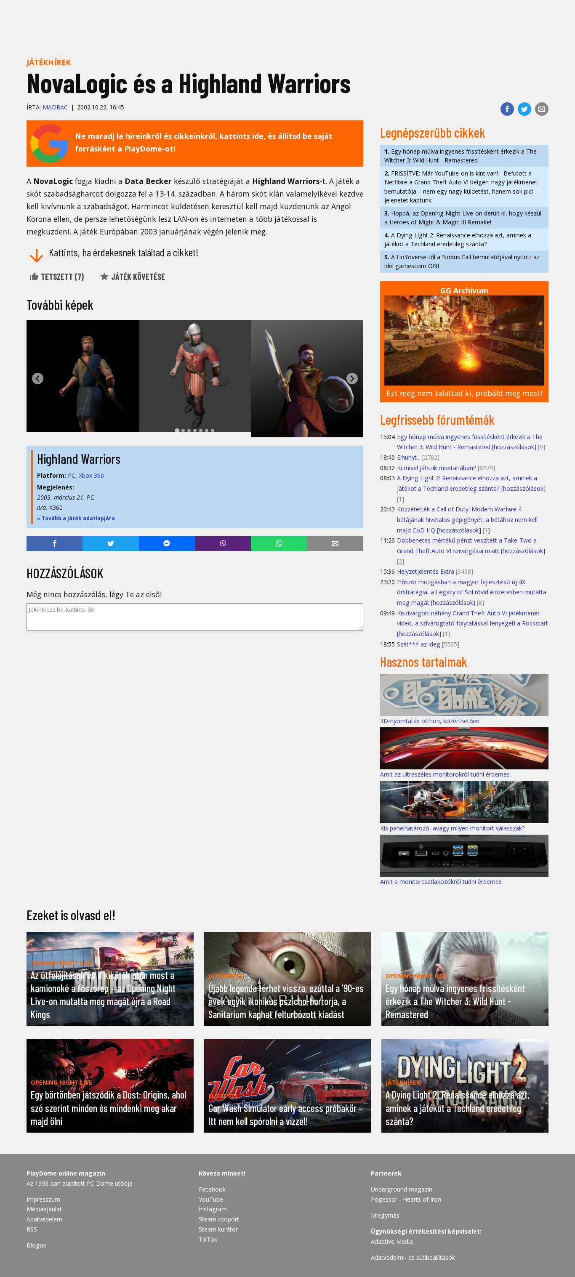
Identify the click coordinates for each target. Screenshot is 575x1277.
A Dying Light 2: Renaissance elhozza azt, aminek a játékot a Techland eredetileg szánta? (457, 239)
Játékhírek (49, 62)
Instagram (213, 1209)
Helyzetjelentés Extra (425, 571)
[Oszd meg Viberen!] (223, 543)
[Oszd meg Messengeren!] (167, 543)
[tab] (177, 430)
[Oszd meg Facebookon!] (507, 109)
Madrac (55, 107)
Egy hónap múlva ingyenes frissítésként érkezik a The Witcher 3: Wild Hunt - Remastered (460, 155)
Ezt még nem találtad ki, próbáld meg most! (464, 393)
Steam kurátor (218, 1229)
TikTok (208, 1239)
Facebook (212, 1189)
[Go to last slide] (37, 378)
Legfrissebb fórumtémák (437, 419)
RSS (32, 1229)
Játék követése (137, 276)
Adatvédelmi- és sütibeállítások (413, 1257)
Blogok (36, 1245)
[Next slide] (352, 378)
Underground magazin (401, 1189)
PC (71, 475)
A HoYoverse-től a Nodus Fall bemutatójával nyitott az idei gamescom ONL (462, 261)
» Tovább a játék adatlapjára (76, 518)
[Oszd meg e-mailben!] (541, 109)
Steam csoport (219, 1219)
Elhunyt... (409, 457)
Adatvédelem (44, 1219)
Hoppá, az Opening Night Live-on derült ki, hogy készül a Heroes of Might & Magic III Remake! (462, 217)
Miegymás (385, 1215)
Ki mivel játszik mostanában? (436, 468)
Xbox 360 (91, 475)
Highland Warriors (78, 458)
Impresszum (43, 1199)
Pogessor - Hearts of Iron (406, 1199)
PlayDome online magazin (66, 1173)
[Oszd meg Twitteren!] (524, 109)
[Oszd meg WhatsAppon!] (279, 543)
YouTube (211, 1199)
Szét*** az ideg (418, 644)
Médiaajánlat (44, 1209)
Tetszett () (61, 276)
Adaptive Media (392, 1241)
